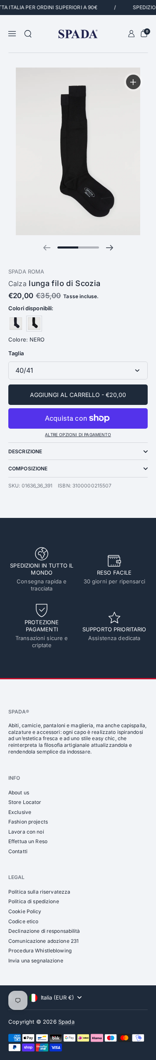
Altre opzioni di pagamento (78, 434)
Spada (66, 1021)
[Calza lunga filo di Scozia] (15, 323)
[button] (28, 34)
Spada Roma (26, 271)
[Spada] (78, 34)
